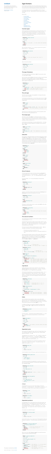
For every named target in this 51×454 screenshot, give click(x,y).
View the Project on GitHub (8, 10)
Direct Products (26, 21)
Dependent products (27, 26)
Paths (25, 24)
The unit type (26, 18)
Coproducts (26, 23)
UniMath (7, 4)
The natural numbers (27, 22)
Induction (25, 20)
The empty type (26, 19)
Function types (26, 16)
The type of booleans (27, 17)
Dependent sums (27, 25)
